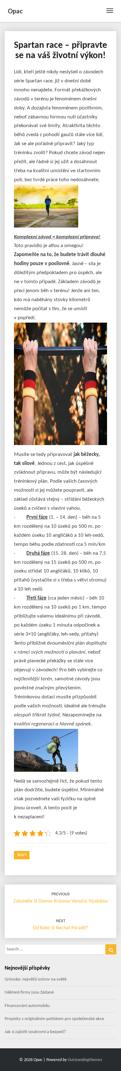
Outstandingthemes (85, 1060)
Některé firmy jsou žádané (29, 992)
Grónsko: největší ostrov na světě (35, 979)
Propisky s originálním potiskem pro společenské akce (54, 1019)
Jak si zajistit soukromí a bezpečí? (35, 1032)
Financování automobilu (27, 1006)
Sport (21, 855)
